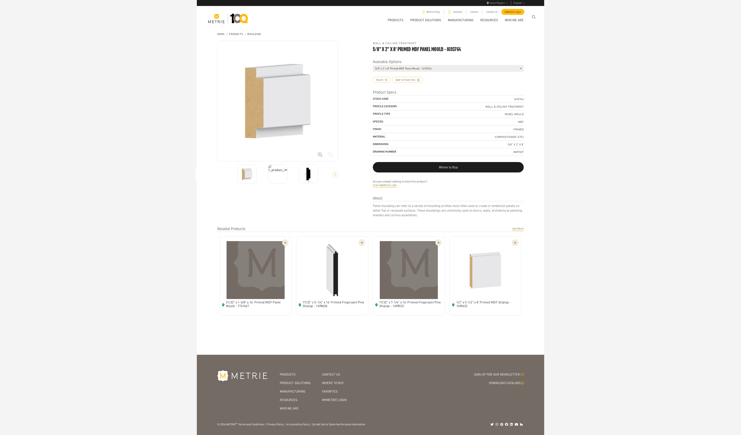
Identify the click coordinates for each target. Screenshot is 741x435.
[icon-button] (320, 154)
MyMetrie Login (513, 11)
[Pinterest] (501, 424)
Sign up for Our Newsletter (497, 374)
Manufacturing (292, 391)
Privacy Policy (275, 424)
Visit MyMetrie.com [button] (385, 185)
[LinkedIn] (511, 424)
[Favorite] (285, 243)
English (517, 2)
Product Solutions (295, 383)
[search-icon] (533, 17)
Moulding (254, 34)
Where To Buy (333, 383)
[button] (335, 174)
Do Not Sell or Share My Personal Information (338, 424)
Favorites (457, 11)
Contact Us (491, 11)
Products (236, 34)
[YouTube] (516, 424)
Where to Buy (433, 11)
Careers (474, 11)
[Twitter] (492, 424)
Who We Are (289, 408)
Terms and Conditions (251, 424)
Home (221, 34)
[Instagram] (497, 424)
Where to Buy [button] (448, 167)
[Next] (247, 174)
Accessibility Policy (297, 424)
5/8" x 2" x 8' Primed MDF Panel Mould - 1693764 (403, 68)
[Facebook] (506, 424)
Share (379, 79)
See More (518, 228)
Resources (288, 400)
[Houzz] (521, 424)
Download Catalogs (505, 383)
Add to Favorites (405, 79)
